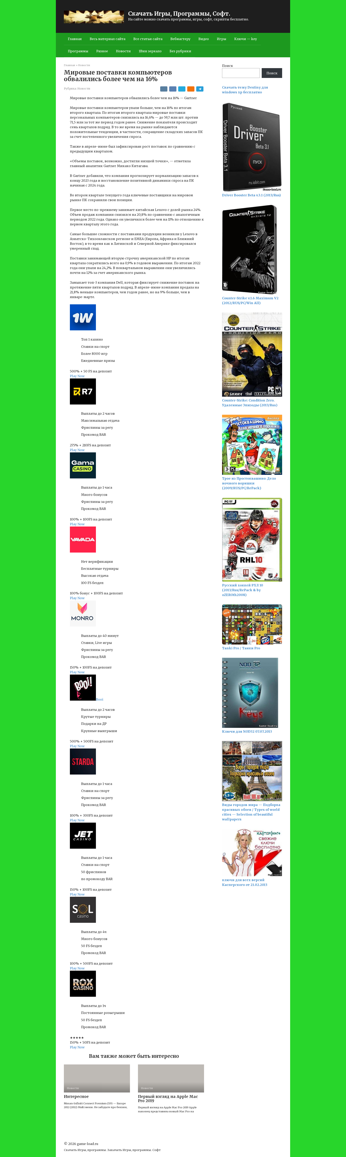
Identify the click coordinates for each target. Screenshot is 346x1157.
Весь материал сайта (107, 39)
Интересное (76, 1096)
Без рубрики (180, 51)
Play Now (77, 376)
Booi (99, 699)
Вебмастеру (180, 39)
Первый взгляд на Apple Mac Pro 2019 (168, 1098)
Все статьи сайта (147, 39)
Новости (123, 51)
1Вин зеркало (150, 51)
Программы (78, 51)
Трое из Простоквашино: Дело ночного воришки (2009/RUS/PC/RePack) (249, 483)
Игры (221, 39)
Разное (102, 51)
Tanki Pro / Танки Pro (241, 648)
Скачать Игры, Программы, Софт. (179, 13)
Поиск (227, 66)
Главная (75, 39)
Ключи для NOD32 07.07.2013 (247, 731)
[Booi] (83, 699)
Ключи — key (245, 39)
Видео (203, 39)
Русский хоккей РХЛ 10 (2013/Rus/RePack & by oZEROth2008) (242, 590)
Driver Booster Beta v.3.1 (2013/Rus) (251, 195)
